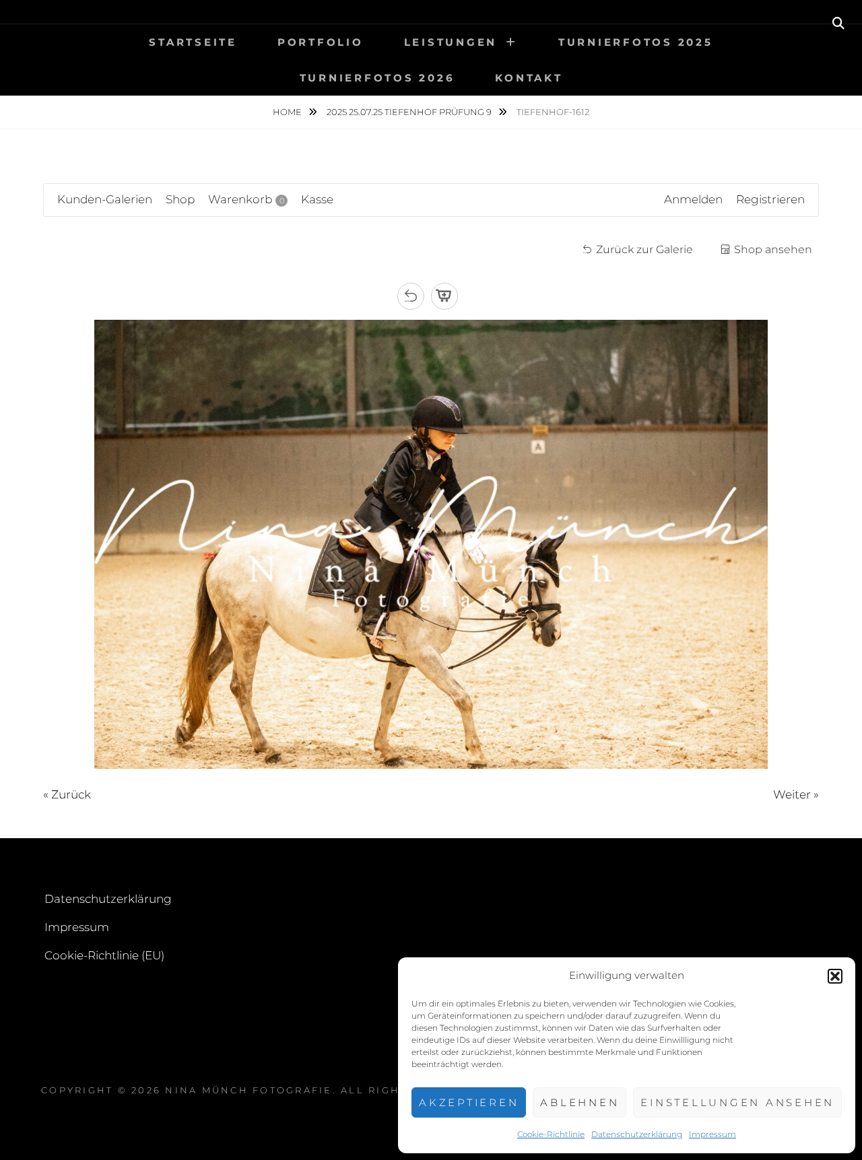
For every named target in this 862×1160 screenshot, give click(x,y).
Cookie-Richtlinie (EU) (104, 955)
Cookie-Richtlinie (551, 1134)
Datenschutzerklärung (636, 1134)
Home (288, 111)
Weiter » (796, 794)
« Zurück (67, 794)
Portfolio (320, 42)
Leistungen (451, 42)
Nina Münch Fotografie (248, 1090)
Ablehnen (579, 1102)
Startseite (193, 42)
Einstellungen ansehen (737, 1102)
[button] (835, 976)
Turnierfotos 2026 (377, 77)
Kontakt (528, 77)
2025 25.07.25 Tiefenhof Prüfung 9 (410, 111)
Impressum (712, 1134)
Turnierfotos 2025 (635, 42)
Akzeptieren (469, 1102)
